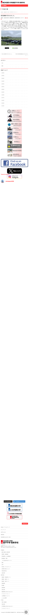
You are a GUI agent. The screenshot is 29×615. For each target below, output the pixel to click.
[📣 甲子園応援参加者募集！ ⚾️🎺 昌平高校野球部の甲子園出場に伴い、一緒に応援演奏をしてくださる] (14, 365)
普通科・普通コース (5, 579)
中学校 (2, 600)
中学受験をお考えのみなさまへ (7, 606)
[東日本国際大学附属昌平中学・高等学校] (13, 2)
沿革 (2, 564)
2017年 (3, 97)
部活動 (3, 585)
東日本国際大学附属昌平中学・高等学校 (13, 612)
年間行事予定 (4, 570)
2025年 (3, 75)
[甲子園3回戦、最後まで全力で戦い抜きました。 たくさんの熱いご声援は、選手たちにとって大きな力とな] (14, 302)
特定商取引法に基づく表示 (6, 537)
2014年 (3, 105)
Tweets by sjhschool (5, 174)
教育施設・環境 (4, 558)
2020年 (3, 89)
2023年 (3, 81)
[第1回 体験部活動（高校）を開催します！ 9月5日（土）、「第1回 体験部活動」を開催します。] (14, 207)
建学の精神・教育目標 (6, 552)
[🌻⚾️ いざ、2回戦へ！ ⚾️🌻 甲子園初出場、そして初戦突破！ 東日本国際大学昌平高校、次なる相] (14, 491)
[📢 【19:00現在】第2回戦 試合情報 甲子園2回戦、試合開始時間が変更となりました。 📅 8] (14, 444)
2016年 (3, 100)
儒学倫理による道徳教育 (6, 556)
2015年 (3, 103)
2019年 (3, 92)
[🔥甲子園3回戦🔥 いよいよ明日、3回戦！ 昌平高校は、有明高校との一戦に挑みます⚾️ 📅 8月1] (14, 333)
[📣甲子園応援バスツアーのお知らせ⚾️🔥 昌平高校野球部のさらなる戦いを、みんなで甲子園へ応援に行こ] (14, 318)
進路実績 (3, 587)
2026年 (3, 72)
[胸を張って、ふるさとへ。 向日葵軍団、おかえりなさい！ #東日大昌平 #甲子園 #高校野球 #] (14, 270)
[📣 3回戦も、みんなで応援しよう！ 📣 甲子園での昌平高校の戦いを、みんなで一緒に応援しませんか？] (14, 349)
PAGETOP (25, 523)
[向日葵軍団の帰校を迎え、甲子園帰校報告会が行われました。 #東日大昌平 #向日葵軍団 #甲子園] (14, 239)
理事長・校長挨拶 (5, 554)
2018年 (3, 94)
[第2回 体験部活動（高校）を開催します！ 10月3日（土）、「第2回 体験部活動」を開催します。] (14, 192)
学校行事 (3, 589)
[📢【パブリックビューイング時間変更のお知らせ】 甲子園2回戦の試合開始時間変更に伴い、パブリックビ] (14, 428)
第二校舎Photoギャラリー (7, 560)
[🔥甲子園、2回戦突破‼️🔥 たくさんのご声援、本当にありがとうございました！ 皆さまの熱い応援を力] (14, 381)
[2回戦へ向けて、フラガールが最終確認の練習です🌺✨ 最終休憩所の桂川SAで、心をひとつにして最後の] (14, 397)
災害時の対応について (6, 568)
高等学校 (2, 575)
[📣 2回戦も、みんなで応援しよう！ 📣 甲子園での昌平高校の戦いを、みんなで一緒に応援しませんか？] (14, 475)
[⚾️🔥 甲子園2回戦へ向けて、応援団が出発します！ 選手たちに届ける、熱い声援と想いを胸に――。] (14, 412)
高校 (2, 65)
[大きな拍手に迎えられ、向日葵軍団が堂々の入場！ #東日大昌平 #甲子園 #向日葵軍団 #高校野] (14, 255)
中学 (25, 17)
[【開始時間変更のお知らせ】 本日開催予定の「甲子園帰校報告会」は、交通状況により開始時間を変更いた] (14, 286)
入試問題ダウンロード (6, 595)
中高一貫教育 (4, 602)
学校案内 (2, 550)
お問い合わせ (3, 532)
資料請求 (2, 534)
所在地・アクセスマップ (5, 527)
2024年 (3, 78)
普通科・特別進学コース (6, 577)
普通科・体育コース (5, 581)
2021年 (3, 86)
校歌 (2, 562)
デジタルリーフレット (6, 593)
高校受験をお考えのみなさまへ (7, 591)
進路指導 (3, 583)
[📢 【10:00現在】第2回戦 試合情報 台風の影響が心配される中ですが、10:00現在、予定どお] (14, 460)
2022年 (3, 83)
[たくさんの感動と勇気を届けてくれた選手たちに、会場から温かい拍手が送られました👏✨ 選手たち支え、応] (14, 223)
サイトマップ (3, 529)
